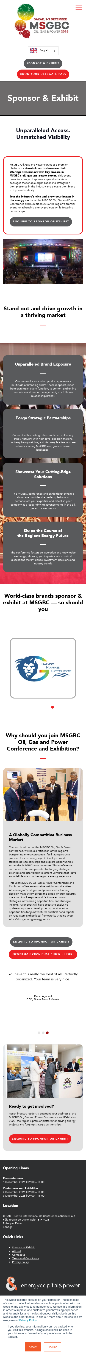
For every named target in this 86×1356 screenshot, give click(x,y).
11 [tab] (62, 707)
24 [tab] (62, 711)
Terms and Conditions (25, 1258)
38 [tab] (69, 715)
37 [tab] (64, 715)
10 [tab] (57, 707)
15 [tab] (19, 711)
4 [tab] (29, 707)
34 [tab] (50, 715)
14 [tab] (14, 711)
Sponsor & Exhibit (43, 63)
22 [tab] (52, 711)
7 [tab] (43, 707)
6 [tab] (38, 707)
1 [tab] (14, 707)
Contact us (18, 1255)
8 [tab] (47, 707)
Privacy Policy (28, 1320)
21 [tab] (47, 711)
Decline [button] (52, 1347)
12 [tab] (66, 707)
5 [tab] (33, 707)
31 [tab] (36, 715)
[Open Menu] (79, 7)
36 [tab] (59, 715)
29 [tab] (26, 715)
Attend (16, 1251)
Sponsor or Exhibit (23, 1247)
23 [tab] (57, 711)
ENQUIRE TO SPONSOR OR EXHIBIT (41, 221)
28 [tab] (21, 715)
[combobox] (43, 50)
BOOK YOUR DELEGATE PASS (43, 74)
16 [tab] (24, 711)
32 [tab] (40, 715)
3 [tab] (24, 707)
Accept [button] (33, 1347)
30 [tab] (31, 715)
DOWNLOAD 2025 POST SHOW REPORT (43, 954)
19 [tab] (38, 711)
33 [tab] (45, 715)
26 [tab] (71, 711)
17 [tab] (29, 711)
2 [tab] (19, 707)
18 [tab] (33, 711)
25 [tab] (66, 711)
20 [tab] (43, 711)
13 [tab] (71, 707)
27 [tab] (17, 715)
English (44, 50)
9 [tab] (52, 707)
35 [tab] (54, 715)
